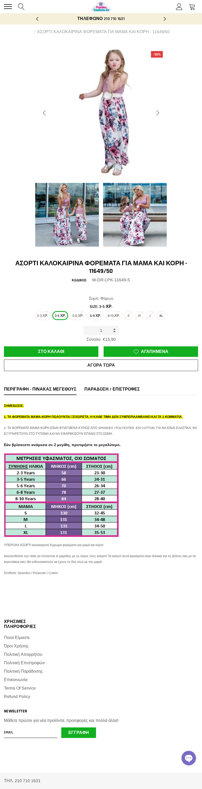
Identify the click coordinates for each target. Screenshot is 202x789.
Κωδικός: (79, 280)
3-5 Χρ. (60, 315)
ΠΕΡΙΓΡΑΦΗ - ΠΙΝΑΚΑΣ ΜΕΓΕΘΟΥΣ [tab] (40, 389)
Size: (101, 306)
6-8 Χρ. (95, 315)
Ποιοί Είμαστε (17, 637)
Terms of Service (20, 688)
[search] (21, 6)
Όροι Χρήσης (16, 646)
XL (161, 315)
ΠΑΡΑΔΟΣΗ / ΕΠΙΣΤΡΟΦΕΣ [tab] (112, 389)
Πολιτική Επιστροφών (24, 663)
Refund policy (17, 696)
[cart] (192, 6)
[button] (188, 758)
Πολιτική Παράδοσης (23, 671)
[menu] (8, 7)
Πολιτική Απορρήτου (23, 654)
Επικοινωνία (15, 679)
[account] (179, 6)
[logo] (101, 6)
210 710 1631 (114, 19)
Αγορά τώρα (101, 365)
